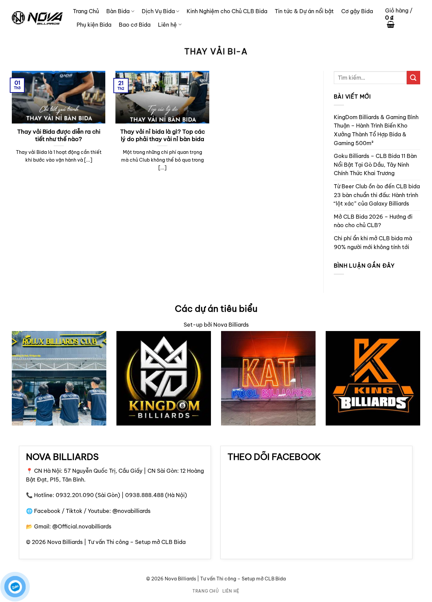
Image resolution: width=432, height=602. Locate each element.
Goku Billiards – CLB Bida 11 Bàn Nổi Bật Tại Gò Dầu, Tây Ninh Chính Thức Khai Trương (375, 164)
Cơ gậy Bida (357, 11)
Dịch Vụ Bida (158, 11)
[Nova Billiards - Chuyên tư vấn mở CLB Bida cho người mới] (37, 18)
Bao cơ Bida (135, 24)
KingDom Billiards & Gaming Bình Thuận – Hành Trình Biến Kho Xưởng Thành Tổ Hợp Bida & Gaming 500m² (376, 130)
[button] (402, 18)
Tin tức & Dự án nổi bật (304, 11)
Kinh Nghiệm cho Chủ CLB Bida (227, 11)
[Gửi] (413, 77)
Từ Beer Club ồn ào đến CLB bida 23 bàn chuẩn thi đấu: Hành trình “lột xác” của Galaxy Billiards (377, 195)
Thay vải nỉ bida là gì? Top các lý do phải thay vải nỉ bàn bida (162, 135)
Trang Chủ (86, 11)
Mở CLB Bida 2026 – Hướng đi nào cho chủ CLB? (373, 221)
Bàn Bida (118, 11)
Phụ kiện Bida (94, 24)
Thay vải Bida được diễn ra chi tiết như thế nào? (58, 135)
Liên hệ (167, 24)
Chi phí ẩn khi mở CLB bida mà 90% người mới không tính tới (373, 242)
